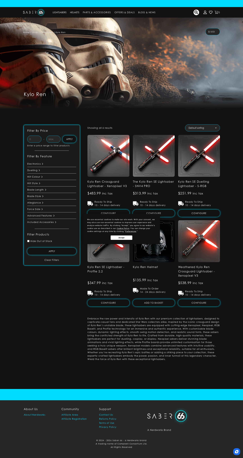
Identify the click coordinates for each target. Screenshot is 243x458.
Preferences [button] (130, 231)
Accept (121, 238)
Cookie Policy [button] (123, 228)
